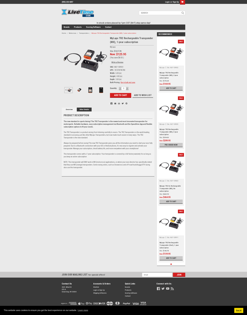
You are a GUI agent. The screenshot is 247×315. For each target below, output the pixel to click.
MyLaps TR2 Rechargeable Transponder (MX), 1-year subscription (113, 33)
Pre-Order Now (171, 145)
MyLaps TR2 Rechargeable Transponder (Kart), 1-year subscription (169, 245)
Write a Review (117, 62)
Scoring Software (93, 27)
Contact (108, 27)
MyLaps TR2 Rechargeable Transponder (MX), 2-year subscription (169, 75)
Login (167, 2)
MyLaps (162, 67)
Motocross (72, 33)
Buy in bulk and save (128, 82)
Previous (64, 59)
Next (105, 59)
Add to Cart (171, 88)
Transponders (84, 33)
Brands (66, 27)
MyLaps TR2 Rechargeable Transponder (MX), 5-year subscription (169, 131)
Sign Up (176, 2)
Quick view (171, 64)
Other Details (84, 109)
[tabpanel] (171, 65)
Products (78, 27)
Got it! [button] (239, 310)
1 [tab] (171, 264)
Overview (69, 109)
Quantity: (113, 88)
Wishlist (96, 287)
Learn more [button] (83, 310)
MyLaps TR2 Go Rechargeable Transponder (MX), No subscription (170, 188)
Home (64, 33)
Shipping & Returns (100, 293)
